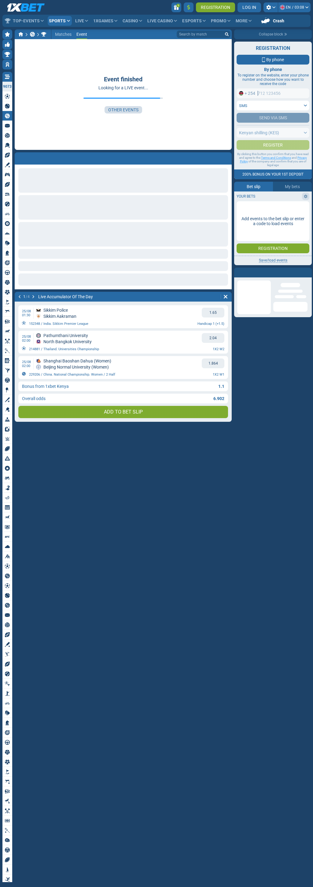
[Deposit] (188, 7)
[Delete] (225, 296)
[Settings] (270, 7)
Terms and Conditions (276, 231)
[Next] (33, 296)
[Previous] (19, 296)
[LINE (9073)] (20, 34)
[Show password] (302, 194)
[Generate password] (290, 194)
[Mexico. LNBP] (43, 34)
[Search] (226, 34)
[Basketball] (32, 34)
